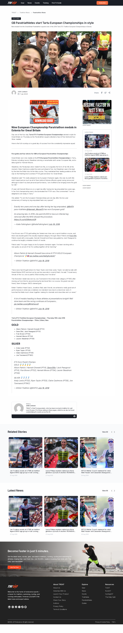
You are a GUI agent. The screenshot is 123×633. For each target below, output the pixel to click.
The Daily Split (110, 597)
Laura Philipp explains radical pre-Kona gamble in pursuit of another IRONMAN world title (96, 178)
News (30, 3)
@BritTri (70, 206)
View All (105, 432)
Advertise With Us (59, 591)
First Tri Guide (56, 3)
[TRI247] (12, 3)
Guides (84, 603)
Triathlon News (25, 12)
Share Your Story (59, 600)
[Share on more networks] (109, 93)
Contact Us (57, 597)
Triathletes (85, 597)
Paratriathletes (87, 600)
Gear (22, 3)
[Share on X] (106, 93)
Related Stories (17, 431)
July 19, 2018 (54, 224)
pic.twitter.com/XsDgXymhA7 (42, 256)
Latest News (16, 490)
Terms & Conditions (60, 609)
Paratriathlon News (39, 12)
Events (37, 3)
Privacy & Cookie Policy (102, 622)
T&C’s (113, 622)
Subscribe (102, 3)
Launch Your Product (61, 594)
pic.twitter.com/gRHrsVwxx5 (26, 304)
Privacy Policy (58, 606)
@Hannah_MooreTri (35, 209)
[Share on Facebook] (102, 93)
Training (46, 3)
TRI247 (14, 12)
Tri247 (107, 588)
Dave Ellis (73, 236)
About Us (56, 588)
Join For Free (110, 3)
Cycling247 (109, 594)
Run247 (108, 591)
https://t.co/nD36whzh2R (25, 219)
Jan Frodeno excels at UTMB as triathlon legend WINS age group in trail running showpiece (96, 155)
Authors (56, 603)
